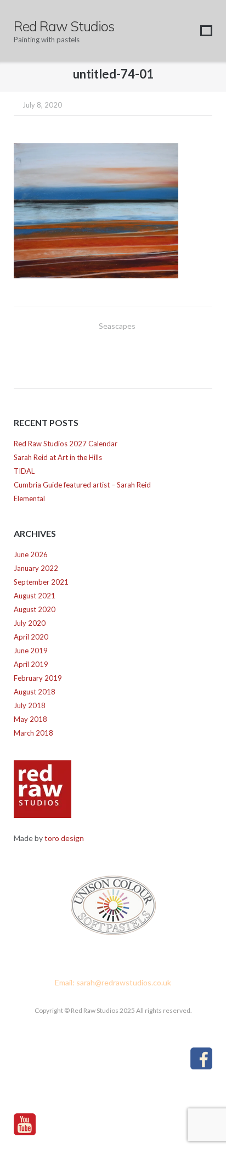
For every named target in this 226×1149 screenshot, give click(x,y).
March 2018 (33, 732)
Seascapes (117, 325)
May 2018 (30, 719)
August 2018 (34, 691)
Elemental (29, 498)
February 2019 (38, 678)
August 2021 (34, 595)
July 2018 (30, 705)
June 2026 (31, 554)
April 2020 (31, 636)
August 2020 (34, 609)
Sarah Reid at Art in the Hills (58, 457)
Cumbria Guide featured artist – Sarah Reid (82, 484)
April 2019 (31, 664)
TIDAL (24, 471)
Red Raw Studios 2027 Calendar (65, 443)
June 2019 (31, 650)
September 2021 (41, 582)
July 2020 (30, 623)
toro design (64, 838)
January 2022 (36, 568)
